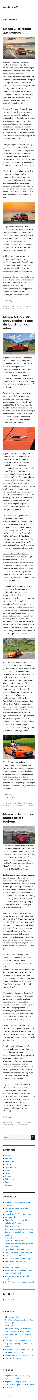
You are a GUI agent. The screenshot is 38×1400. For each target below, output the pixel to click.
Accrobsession (11, 1217)
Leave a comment (22, 308)
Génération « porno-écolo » (17, 1238)
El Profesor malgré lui (14, 1267)
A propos (8, 1387)
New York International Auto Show (19, 1320)
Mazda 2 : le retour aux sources (17, 30)
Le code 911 (9, 1323)
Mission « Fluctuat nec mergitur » (19, 1253)
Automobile (20, 306)
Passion (8, 1176)
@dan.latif (9, 1299)
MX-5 (23, 805)
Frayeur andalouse (12, 1226)
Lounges (8, 1170)
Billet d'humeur (27, 803)
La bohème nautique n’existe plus (19, 1229)
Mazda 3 (11, 1125)
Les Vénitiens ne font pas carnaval (19, 1282)
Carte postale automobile (15, 1255)
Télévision (9, 1179)
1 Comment (31, 805)
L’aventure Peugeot (13, 1358)
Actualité (9, 1155)
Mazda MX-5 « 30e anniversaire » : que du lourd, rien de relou (18, 322)
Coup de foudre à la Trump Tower (19, 1214)
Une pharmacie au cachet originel (19, 1258)
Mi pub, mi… (10, 1173)
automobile (30, 306)
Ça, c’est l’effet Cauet (14, 1241)
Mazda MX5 (12, 805)
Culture (8, 1164)
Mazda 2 (11, 308)
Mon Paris (9, 1326)
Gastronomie (10, 1167)
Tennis (8, 1182)
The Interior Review (13, 1317)
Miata (19, 805)
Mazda (5, 308)
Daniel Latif (10, 7)
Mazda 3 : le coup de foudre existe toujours (18, 817)
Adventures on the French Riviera (19, 1355)
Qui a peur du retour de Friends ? (18, 1250)
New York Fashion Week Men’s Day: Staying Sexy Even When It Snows (18, 1343)
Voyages (8, 1185)
